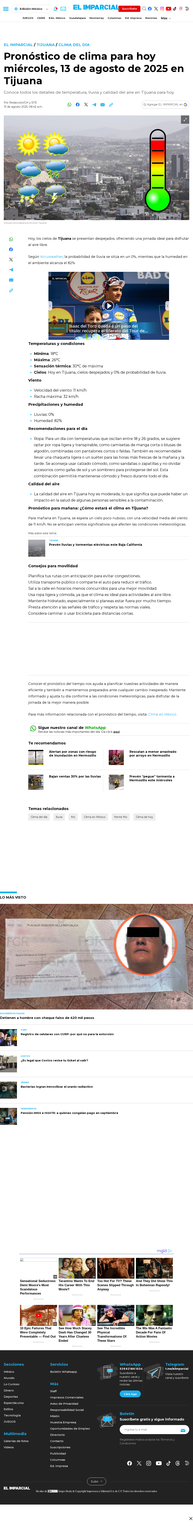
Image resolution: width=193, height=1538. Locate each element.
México (9, 1371)
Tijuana (46, 45)
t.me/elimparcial (176, 1368)
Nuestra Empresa (63, 1422)
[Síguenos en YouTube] (168, 8)
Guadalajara (77, 17)
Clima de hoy (144, 817)
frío (73, 817)
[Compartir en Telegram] (94, 104)
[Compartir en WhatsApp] (69, 104)
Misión (54, 1416)
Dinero (9, 1390)
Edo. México (57, 17)
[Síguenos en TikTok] (175, 8)
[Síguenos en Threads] (181, 8)
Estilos (8, 1409)
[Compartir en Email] (102, 104)
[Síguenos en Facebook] (150, 8)
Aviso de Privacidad (64, 1403)
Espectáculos (14, 1403)
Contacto (57, 1441)
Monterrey (97, 17)
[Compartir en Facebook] (77, 104)
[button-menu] (5, 8)
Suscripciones (60, 1447)
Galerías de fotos (16, 1441)
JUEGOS (27, 17)
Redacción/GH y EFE (23, 102)
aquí (116, 731)
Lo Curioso (11, 1384)
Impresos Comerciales (66, 1397)
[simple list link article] (96, 958)
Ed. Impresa (133, 17)
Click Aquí (130, 1394)
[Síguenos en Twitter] (156, 8)
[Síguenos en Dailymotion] (187, 8)
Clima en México (162, 714)
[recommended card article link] (36, 548)
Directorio (57, 1435)
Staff (53, 1391)
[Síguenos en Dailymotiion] (187, 1463)
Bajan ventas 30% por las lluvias (75, 776)
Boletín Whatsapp (63, 1371)
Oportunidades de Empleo (70, 1428)
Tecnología (12, 1415)
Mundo (9, 1378)
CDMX (41, 17)
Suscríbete (129, 8)
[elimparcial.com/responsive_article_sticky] (190, 1518)
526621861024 (131, 1368)
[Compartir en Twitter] (86, 104)
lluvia (59, 817)
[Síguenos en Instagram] (162, 8)
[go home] (17, 1488)
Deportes (11, 1396)
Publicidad (58, 1453)
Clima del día (74, 45)
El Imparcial (18, 45)
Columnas (114, 17)
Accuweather (51, 257)
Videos (9, 1447)
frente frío (120, 817)
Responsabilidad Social (67, 1410)
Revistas (151, 17)
